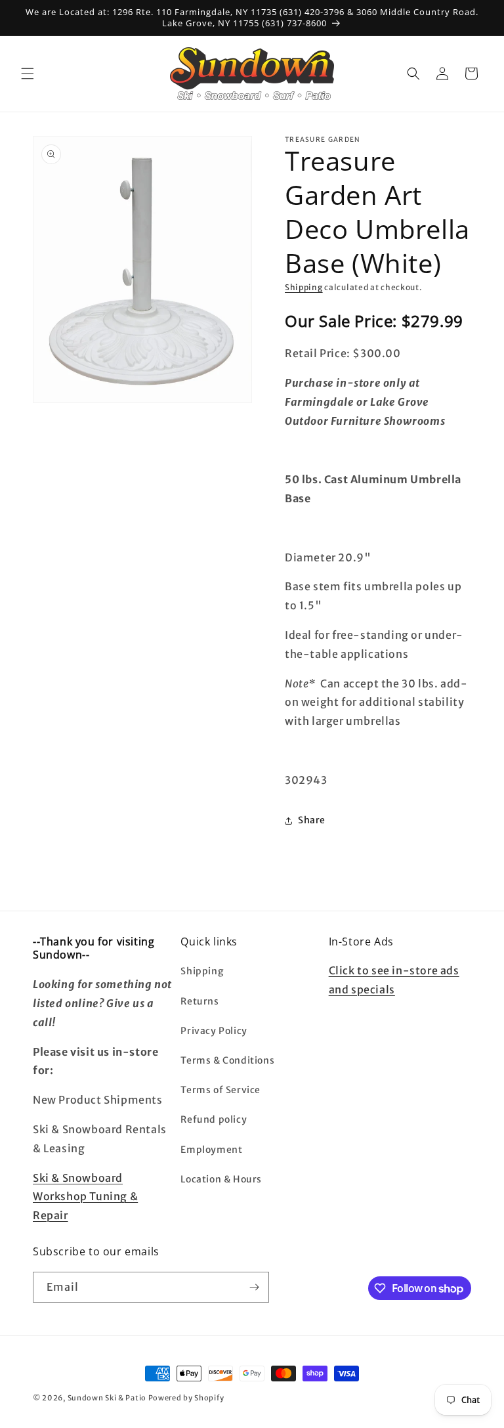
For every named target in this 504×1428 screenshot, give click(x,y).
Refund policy (213, 1119)
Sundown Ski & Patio (107, 1397)
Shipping (304, 287)
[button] (27, 73)
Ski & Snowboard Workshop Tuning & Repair (85, 1196)
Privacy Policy (213, 1031)
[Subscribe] (254, 1287)
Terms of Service (220, 1090)
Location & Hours (221, 1179)
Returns (199, 1001)
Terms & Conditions (227, 1060)
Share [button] (312, 820)
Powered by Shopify (186, 1397)
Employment (211, 1150)
